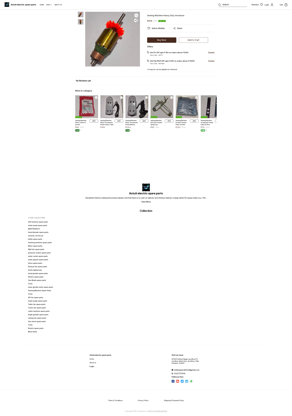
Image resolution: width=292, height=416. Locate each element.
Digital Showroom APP (157, 411)
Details (211, 52)
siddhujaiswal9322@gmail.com (186, 370)
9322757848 (179, 373)
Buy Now (161, 40)
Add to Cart (193, 40)
